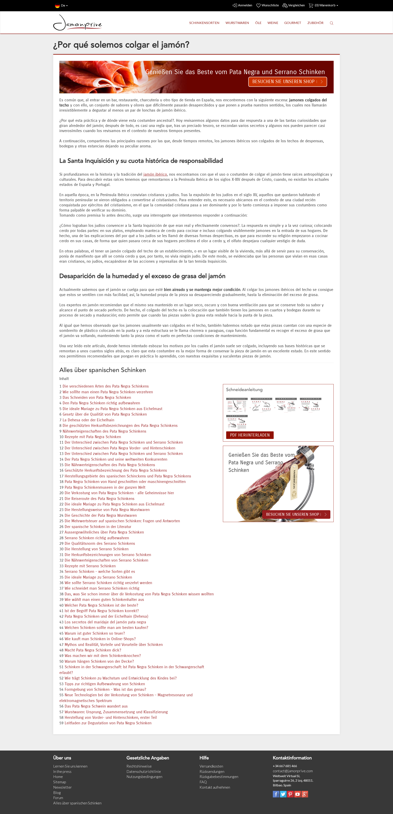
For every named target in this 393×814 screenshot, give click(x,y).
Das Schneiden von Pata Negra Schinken (97, 397)
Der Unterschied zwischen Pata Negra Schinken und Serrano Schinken (124, 442)
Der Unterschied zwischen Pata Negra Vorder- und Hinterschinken (120, 448)
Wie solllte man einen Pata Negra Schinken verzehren (108, 392)
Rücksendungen (212, 771)
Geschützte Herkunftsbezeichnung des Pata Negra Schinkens (116, 470)
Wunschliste (270, 5)
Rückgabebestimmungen (219, 776)
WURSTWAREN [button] (237, 23)
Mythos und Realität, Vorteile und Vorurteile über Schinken (114, 644)
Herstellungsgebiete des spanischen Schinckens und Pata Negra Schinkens (128, 476)
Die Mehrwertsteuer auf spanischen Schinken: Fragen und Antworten (122, 521)
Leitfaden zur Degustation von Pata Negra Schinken (108, 723)
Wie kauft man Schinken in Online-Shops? (100, 639)
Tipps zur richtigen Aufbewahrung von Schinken (105, 684)
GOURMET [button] (292, 23)
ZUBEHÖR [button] (315, 23)
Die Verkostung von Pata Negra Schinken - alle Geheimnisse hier (119, 493)
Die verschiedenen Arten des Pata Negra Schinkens (106, 386)
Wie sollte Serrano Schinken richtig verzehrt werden (108, 582)
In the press (62, 771)
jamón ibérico (155, 174)
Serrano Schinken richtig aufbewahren (97, 538)
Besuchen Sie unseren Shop (283, 81)
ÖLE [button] (258, 23)
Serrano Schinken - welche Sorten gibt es (100, 571)
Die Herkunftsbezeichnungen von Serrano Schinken (108, 554)
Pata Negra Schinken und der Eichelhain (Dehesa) (106, 616)
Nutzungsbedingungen (144, 776)
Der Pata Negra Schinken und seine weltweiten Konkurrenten (116, 459)
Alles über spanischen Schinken (77, 803)
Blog (57, 792)
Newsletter (62, 787)
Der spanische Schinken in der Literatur (98, 526)
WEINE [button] (273, 23)
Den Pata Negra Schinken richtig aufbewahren (101, 403)
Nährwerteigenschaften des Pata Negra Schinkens (104, 431)
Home (58, 776)
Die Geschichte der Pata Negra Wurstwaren (101, 515)
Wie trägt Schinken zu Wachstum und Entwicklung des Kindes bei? (121, 678)
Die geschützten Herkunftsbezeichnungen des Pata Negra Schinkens (120, 425)
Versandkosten (211, 766)
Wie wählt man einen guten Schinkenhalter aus (104, 599)
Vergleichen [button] (296, 5)
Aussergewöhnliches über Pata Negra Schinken (104, 532)
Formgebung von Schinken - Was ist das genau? (105, 689)
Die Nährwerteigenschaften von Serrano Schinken (106, 560)
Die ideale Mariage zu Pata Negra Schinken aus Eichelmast (112, 408)
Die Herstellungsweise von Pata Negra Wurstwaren (107, 509)
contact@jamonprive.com (293, 771)
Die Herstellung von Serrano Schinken (97, 549)
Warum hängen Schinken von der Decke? (99, 661)
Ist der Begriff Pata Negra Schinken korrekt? (102, 610)
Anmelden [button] (245, 5)
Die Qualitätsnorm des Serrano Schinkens (100, 543)
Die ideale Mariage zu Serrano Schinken (98, 577)
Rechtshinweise (139, 766)
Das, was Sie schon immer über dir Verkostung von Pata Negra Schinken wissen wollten (139, 594)
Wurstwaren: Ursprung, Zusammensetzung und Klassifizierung (116, 712)
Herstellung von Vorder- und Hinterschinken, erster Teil (111, 717)
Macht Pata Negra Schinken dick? (93, 650)
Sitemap (59, 782)
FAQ (203, 782)
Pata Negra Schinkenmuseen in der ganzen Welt (105, 487)
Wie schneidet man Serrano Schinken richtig (102, 588)
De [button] (63, 5)
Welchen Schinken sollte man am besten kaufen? (106, 627)
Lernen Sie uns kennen (70, 766)
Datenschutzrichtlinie (143, 771)
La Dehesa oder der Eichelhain (88, 420)
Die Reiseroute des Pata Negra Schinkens (99, 498)
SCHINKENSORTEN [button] (204, 23)
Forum (58, 797)
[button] (331, 23)
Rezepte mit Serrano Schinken (90, 566)
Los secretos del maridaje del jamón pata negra (105, 622)
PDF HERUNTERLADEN (250, 435)
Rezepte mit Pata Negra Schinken (93, 436)
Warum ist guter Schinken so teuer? (95, 633)
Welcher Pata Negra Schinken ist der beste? (101, 605)
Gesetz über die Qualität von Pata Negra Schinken (105, 414)
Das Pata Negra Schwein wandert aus (96, 706)
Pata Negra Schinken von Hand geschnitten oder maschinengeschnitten (125, 481)
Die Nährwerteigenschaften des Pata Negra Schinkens (110, 464)
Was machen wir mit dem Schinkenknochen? (103, 655)
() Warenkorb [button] (325, 5)
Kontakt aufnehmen (215, 787)
